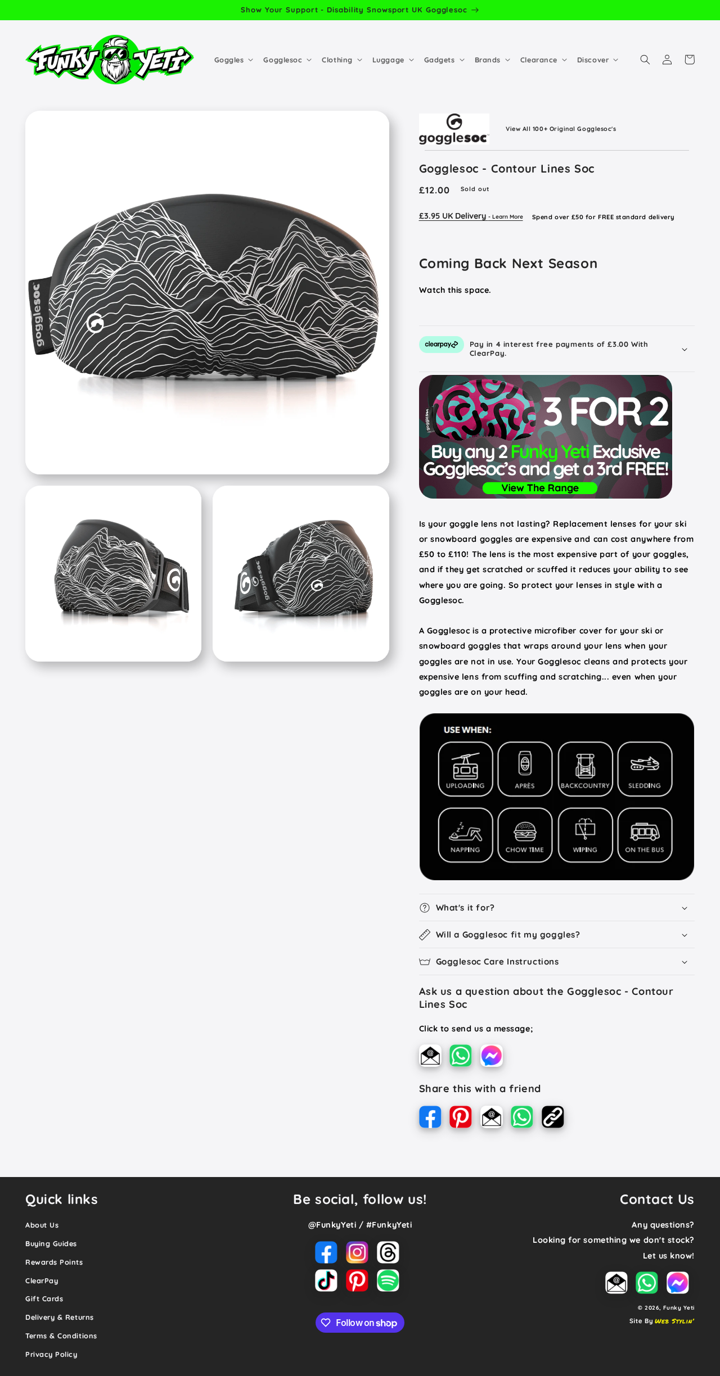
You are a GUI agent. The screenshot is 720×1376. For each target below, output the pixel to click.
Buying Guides (51, 1243)
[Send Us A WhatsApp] (464, 1058)
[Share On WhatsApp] (526, 1119)
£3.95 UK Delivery (471, 216)
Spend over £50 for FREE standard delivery (603, 216)
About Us (41, 1224)
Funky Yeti (679, 1307)
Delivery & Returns (59, 1316)
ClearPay (41, 1280)
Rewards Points (54, 1261)
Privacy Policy (51, 1354)
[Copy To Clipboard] (556, 1119)
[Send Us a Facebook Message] (494, 1058)
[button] (233, 59)
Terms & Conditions (61, 1335)
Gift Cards (44, 1298)
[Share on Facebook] (434, 1119)
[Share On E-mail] (495, 1119)
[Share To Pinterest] (464, 1119)
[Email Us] (434, 1058)
